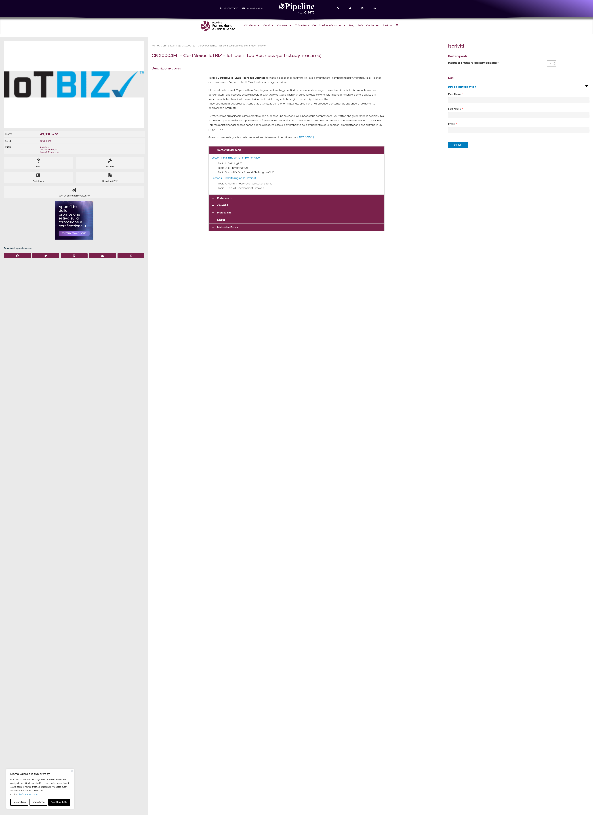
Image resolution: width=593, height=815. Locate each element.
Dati (451, 77)
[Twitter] (350, 8)
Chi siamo (250, 25)
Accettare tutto (59, 802)
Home (155, 45)
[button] (17, 255)
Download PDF (110, 181)
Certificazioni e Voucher (327, 25)
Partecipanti (224, 198)
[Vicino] (72, 771)
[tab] (296, 150)
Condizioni (110, 166)
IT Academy (302, 25)
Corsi (266, 25)
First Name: (455, 94)
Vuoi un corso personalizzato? (74, 196)
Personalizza (19, 802)
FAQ (360, 25)
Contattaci (372, 25)
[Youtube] (374, 8)
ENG (385, 25)
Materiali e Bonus (227, 227)
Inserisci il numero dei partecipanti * (473, 62)
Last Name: (455, 109)
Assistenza (38, 181)
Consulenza (284, 25)
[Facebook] (337, 8)
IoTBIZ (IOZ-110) (305, 137)
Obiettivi (222, 205)
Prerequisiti (224, 212)
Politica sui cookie (28, 794)
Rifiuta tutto (38, 802)
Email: (452, 124)
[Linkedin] (362, 8)
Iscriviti (458, 145)
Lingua (221, 220)
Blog (351, 25)
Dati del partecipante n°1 (463, 87)
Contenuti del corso (229, 150)
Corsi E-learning (170, 45)
